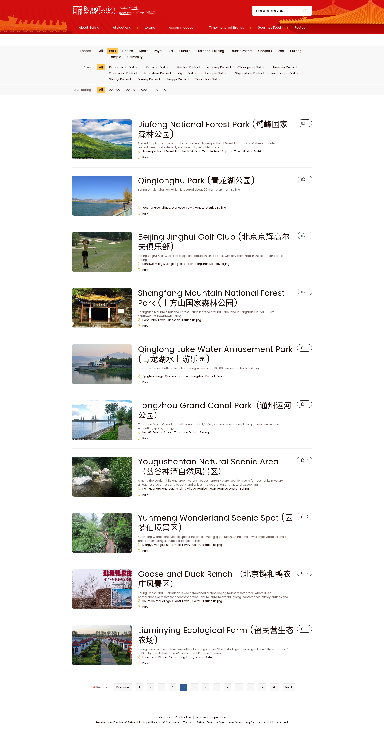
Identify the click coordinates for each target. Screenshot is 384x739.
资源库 (115, 10)
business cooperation (211, 717)
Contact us (183, 717)
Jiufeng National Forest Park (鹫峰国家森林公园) (213, 129)
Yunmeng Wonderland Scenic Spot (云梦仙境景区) (215, 523)
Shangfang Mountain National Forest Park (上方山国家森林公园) (211, 298)
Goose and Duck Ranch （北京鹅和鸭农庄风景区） (214, 579)
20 (274, 687)
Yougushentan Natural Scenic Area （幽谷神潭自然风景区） (208, 467)
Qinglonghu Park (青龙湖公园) (196, 181)
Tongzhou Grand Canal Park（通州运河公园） (214, 410)
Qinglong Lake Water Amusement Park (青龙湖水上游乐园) (215, 354)
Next (288, 687)
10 (239, 687)
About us (164, 717)
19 (262, 687)
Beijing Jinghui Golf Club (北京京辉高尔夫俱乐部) (214, 242)
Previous (122, 687)
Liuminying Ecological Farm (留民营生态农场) (216, 635)
